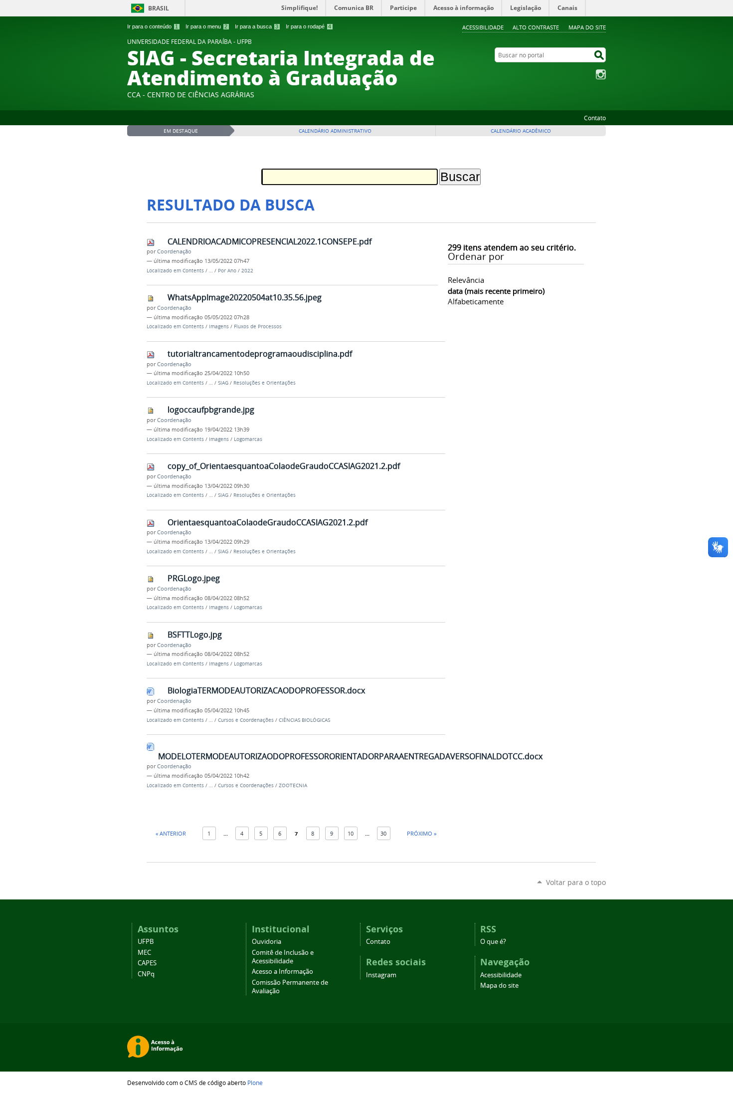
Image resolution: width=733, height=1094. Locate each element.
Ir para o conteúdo (152, 26)
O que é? (493, 941)
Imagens (219, 326)
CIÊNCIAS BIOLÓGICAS (304, 720)
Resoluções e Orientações (264, 383)
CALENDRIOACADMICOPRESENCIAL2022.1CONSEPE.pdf (269, 241)
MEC (144, 952)
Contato (595, 118)
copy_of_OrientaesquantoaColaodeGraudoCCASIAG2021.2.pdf (284, 465)
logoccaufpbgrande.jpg (211, 409)
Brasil (158, 8)
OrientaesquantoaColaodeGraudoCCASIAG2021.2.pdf (267, 522)
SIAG (223, 383)
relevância (466, 280)
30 (383, 833)
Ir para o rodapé (308, 26)
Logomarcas (248, 439)
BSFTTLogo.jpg (195, 634)
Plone (255, 1083)
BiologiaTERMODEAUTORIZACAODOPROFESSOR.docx (266, 690)
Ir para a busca (256, 26)
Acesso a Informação (282, 971)
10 (351, 833)
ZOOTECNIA (293, 785)
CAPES (147, 963)
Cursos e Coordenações (246, 720)
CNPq (146, 974)
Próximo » (421, 833)
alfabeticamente (476, 301)
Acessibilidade (483, 27)
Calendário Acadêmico (521, 131)
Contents (193, 270)
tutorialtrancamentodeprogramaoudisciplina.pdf (260, 353)
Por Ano (227, 270)
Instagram (601, 74)
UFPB (146, 941)
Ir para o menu (206, 26)
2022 (247, 270)
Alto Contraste (536, 27)
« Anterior (171, 833)
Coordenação (174, 251)
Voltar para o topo (576, 882)
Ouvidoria (266, 941)
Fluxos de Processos (258, 326)
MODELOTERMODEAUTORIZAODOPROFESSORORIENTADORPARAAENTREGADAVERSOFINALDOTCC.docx (350, 756)
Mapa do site (587, 27)
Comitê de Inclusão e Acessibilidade (283, 956)
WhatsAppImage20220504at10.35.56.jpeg (245, 297)
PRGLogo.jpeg (194, 578)
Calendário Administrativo (335, 131)
